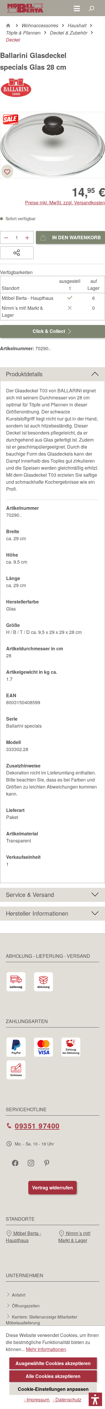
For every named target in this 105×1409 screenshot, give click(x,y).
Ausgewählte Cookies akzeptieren (53, 1363)
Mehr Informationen (46, 1349)
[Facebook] (15, 1163)
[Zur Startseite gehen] (25, 8)
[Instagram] (31, 1163)
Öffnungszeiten (26, 1306)
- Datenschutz (67, 1399)
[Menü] (76, 8)
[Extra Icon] (47, 1163)
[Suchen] (91, 8)
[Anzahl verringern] (6, 237)
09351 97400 (37, 1126)
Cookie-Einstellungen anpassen (53, 1389)
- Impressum (37, 1399)
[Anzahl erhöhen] (27, 237)
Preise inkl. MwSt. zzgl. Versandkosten (65, 202)
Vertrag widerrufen (52, 1187)
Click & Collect (49, 331)
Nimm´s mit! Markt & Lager (74, 1237)
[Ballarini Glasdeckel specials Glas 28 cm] (52, 145)
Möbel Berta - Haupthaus (23, 1237)
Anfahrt (18, 1294)
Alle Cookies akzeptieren (53, 1376)
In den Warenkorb (76, 237)
